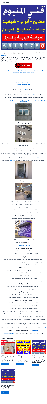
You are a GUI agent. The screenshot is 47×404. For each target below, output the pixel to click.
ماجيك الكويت (5, 2)
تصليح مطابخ (22, 101)
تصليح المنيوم (25, 328)
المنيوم (21, 72)
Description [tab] (3, 80)
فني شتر (13, 70)
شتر (30, 100)
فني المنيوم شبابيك (26, 72)
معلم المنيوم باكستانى (30, 94)
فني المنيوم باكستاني (9, 333)
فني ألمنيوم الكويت (19, 70)
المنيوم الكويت (16, 72)
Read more (5, 363)
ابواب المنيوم (35, 330)
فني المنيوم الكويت (12, 100)
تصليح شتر (22, 100)
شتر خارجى (37, 157)
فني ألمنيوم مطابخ (27, 70)
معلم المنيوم (12, 160)
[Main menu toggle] (45, 2)
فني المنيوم (42, 70)
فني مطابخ (9, 70)
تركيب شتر (27, 100)
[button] (44, 6)
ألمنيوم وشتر (3, 55)
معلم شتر (8, 327)
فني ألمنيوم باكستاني (35, 70)
